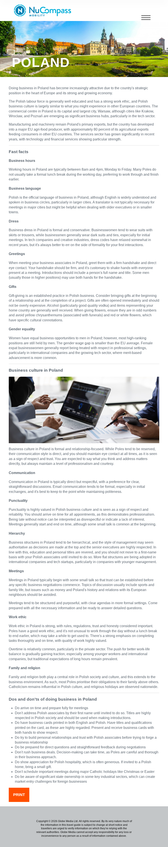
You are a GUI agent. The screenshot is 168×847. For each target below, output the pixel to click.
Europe (18, 55)
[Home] (44, 10)
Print (19, 795)
